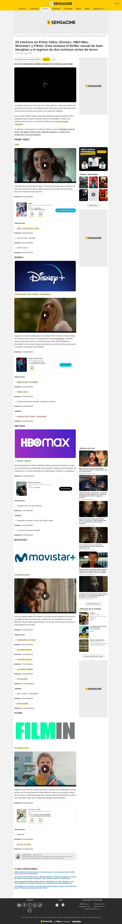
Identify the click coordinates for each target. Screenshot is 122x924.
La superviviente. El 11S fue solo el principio (98, 627)
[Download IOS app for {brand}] (58, 905)
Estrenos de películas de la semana (93, 656)
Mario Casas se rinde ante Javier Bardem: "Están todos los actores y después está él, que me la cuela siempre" (93, 470)
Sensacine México (90, 909)
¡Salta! (30, 203)
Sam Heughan (63, 121)
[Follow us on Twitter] (29, 905)
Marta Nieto (42, 209)
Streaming (56, 9)
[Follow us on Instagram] (35, 905)
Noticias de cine (29, 35)
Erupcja (92, 613)
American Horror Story (35, 358)
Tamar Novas (34, 209)
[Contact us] (29, 910)
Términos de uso (51, 917)
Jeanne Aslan (38, 814)
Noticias (45, 9)
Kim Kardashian (58, 339)
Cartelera (34, 9)
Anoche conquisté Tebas (97, 640)
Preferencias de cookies (95, 917)
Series (87, 9)
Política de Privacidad (63, 917)
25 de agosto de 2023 (43, 811)
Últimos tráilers (93, 205)
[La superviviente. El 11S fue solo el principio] (84, 632)
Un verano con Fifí (34, 809)
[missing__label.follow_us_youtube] (19, 905)
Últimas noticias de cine (93, 604)
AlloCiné (82, 904)
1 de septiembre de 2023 (44, 205)
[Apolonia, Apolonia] (21, 489)
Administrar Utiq (74, 917)
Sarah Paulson (35, 363)
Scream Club (98, 9)
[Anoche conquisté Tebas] (84, 645)
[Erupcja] (84, 618)
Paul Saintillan (46, 814)
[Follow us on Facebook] (24, 905)
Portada (17, 35)
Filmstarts (97, 904)
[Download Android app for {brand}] (64, 905)
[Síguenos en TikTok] (40, 905)
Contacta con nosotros (40, 917)
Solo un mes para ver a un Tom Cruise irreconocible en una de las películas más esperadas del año (91, 546)
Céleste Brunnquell (36, 816)
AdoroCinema (98, 906)
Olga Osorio (38, 208)
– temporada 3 (32, 416)
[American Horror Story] (21, 365)
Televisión (68, 9)
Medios (32, 212)
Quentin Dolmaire (46, 816)
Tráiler (91, 619)
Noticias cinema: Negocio (40, 35)
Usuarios (41, 212)
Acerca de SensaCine (26, 917)
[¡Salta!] (21, 209)
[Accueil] (61, 3)
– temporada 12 (32, 294)
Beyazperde (83, 906)
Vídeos (78, 9)
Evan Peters (42, 363)
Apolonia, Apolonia (34, 482)
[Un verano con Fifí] (21, 816)
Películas (22, 9)
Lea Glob (37, 487)
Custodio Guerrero (26, 854)
